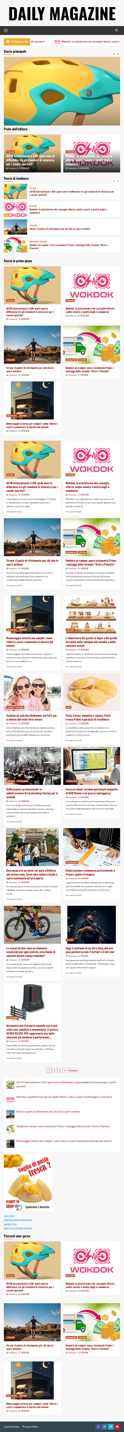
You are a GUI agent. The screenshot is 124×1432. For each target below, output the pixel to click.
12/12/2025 (25, 1041)
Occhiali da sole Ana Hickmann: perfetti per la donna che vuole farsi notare (31, 717)
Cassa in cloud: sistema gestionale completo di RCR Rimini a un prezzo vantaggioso (92, 791)
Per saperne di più (14, 511)
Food (68, 707)
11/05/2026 (84, 375)
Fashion (10, 707)
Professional (22, 781)
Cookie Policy (11, 1426)
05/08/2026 (25, 168)
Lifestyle (70, 151)
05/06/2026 (84, 168)
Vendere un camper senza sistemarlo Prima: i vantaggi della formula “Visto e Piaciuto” (69, 228)
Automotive (34, 224)
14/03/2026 (84, 878)
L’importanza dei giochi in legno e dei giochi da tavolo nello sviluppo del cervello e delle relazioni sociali (91, 642)
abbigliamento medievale (18, 1219)
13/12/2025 (84, 956)
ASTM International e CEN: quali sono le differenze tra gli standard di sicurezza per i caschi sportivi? (30, 160)
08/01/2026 (25, 959)
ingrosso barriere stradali (18, 1227)
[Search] (116, 30)
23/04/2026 (25, 723)
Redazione (13, 168)
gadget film (10, 1223)
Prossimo (73, 1070)
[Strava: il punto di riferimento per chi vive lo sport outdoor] (15, 209)
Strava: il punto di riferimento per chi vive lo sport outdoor (60, 211)
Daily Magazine (62, 13)
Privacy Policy (30, 1426)
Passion (10, 151)
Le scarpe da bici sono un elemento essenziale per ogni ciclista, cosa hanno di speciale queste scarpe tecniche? (30, 952)
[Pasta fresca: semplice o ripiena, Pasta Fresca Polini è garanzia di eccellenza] (91, 692)
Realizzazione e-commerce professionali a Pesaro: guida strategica (90, 872)
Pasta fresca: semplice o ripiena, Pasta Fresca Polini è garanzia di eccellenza (88, 717)
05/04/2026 (25, 882)
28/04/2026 (25, 431)
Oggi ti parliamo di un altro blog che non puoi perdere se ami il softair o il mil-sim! (90, 950)
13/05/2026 (25, 375)
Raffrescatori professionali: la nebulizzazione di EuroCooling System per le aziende (32, 793)
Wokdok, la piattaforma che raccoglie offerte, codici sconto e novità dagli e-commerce (89, 160)
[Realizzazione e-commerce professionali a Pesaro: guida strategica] (91, 847)
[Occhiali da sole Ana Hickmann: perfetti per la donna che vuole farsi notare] (32, 692)
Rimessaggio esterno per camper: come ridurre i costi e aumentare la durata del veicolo (71, 246)
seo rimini (9, 1215)
